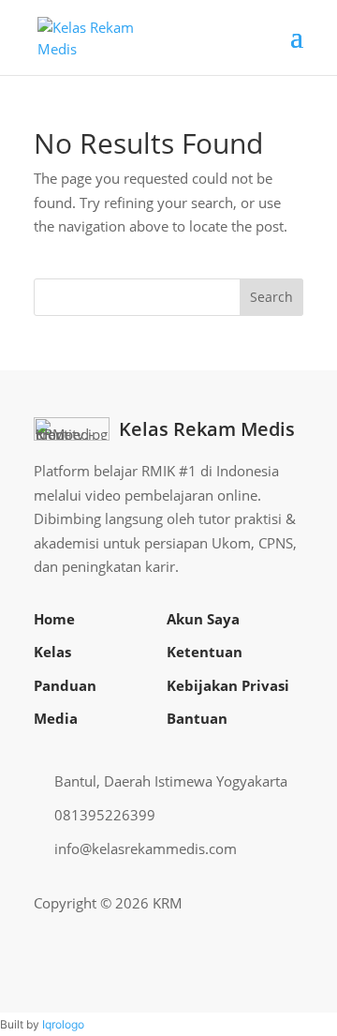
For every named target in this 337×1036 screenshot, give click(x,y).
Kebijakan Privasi (228, 685)
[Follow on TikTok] (288, 904)
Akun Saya (203, 618)
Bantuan (197, 718)
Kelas (52, 651)
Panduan (65, 685)
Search (271, 297)
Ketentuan (204, 651)
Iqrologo (63, 1024)
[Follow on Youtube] (258, 904)
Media (56, 718)
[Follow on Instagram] (228, 904)
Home (54, 618)
